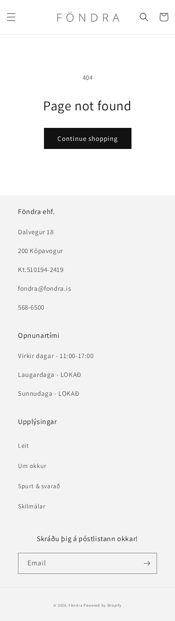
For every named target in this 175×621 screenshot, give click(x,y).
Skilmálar (31, 506)
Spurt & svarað (39, 486)
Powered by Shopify (102, 605)
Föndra (75, 605)
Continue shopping (87, 138)
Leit (23, 446)
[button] (11, 17)
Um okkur (32, 466)
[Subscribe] (147, 563)
